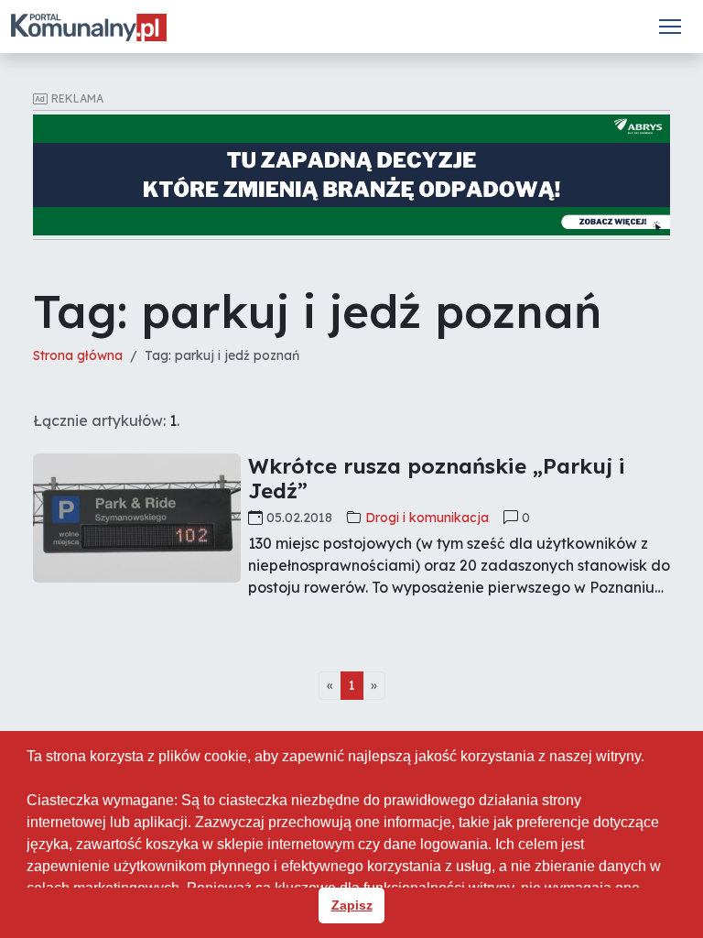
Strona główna (78, 355)
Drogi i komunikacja (427, 517)
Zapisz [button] (352, 905)
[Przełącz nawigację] (670, 26)
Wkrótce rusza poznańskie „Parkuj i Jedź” (436, 478)
